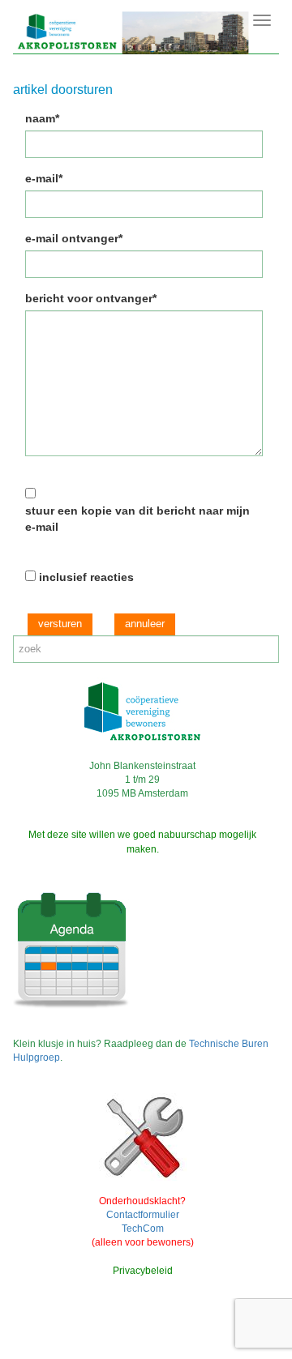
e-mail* (43, 178)
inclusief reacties (86, 577)
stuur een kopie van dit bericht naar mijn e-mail (137, 518)
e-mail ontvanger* (73, 238)
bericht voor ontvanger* (91, 298)
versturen (60, 624)
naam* (42, 118)
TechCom (143, 1228)
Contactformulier (142, 1214)
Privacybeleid (143, 1270)
